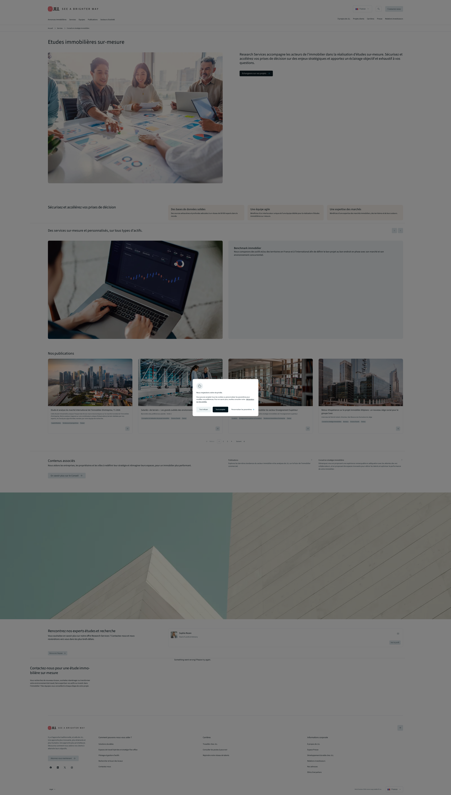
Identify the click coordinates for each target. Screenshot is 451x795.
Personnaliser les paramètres (243, 409)
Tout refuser (203, 409)
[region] (225, 397)
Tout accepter (220, 409)
